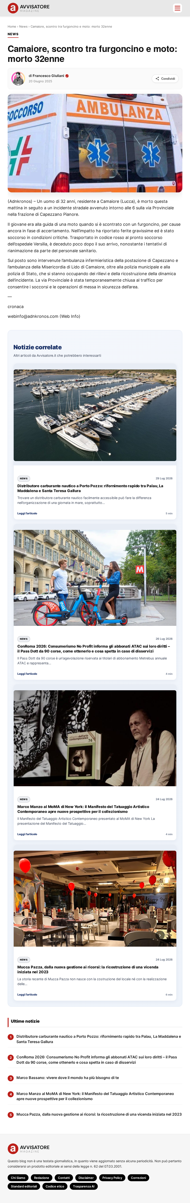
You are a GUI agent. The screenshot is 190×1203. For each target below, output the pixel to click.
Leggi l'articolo (27, 513)
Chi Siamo (18, 1178)
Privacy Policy (112, 1178)
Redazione (41, 1178)
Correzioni (138, 1178)
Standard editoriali (24, 1186)
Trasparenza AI (84, 1186)
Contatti (64, 1178)
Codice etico (55, 1186)
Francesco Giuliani (48, 75)
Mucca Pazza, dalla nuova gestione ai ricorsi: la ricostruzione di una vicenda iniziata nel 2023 (87, 969)
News (23, 26)
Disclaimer (86, 1178)
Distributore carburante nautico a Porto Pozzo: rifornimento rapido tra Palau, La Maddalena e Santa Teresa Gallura (90, 488)
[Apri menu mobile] (177, 8)
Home (12, 26)
